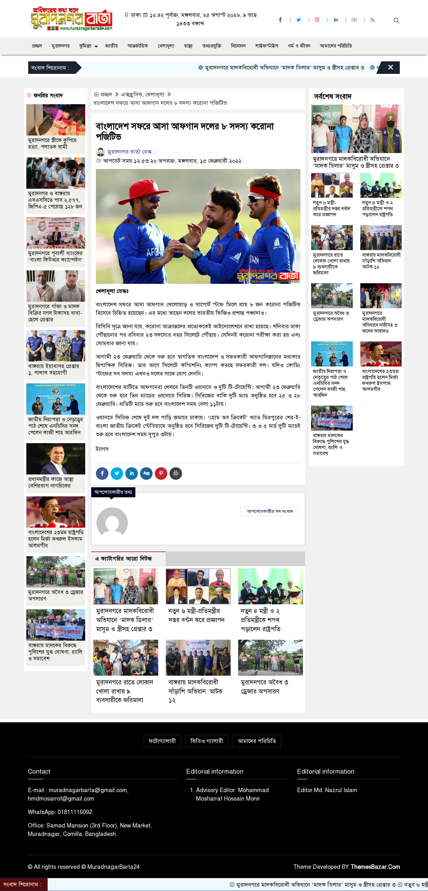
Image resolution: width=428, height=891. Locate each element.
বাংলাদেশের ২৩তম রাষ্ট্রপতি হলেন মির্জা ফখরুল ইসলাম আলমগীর (56, 539)
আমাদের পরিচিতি (336, 46)
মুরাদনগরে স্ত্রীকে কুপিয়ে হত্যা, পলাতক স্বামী (52, 143)
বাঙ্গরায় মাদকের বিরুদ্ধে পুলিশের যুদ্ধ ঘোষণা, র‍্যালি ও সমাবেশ (55, 652)
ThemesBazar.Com (375, 866)
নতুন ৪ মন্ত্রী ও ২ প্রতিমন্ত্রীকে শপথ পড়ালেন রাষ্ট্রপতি (260, 620)
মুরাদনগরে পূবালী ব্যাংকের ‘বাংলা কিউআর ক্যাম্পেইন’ (55, 256)
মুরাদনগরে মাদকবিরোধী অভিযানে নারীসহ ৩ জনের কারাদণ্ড (380, 322)
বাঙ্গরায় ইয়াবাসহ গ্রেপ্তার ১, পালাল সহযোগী (53, 369)
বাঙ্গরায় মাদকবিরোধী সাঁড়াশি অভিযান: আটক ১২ (195, 691)
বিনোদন (238, 46)
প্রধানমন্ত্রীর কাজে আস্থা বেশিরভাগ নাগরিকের (51, 482)
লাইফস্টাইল (267, 46)
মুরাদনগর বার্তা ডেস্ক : (130, 151)
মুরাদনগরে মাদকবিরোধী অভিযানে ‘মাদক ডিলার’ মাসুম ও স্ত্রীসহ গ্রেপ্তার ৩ (254, 67)
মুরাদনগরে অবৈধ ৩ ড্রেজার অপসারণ (331, 316)
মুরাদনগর (61, 46)
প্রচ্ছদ (37, 46)
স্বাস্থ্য (188, 46)
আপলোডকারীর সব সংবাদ (270, 511)
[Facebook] (102, 473)
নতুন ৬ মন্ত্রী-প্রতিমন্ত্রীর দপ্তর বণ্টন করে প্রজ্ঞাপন (331, 209)
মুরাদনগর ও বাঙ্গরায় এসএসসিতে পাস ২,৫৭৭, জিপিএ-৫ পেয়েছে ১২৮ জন (55, 200)
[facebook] (281, 19)
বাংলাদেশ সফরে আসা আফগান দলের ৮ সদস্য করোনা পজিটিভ (160, 103)
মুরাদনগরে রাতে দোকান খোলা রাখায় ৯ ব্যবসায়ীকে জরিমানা (124, 691)
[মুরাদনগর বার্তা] (71, 18)
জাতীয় (111, 46)
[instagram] (318, 19)
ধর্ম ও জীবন (299, 46)
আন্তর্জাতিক (138, 46)
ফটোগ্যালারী (162, 741)
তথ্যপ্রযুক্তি (212, 46)
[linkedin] (336, 19)
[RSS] (373, 19)
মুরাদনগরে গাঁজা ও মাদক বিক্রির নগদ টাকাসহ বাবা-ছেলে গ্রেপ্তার (55, 313)
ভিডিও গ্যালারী (207, 741)
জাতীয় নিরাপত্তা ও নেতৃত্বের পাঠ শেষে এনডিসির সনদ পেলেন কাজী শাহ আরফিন (55, 426)
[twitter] (299, 19)
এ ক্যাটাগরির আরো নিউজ (123, 559)
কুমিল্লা (85, 46)
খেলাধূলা (166, 46)
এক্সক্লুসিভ (131, 94)
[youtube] (355, 19)
